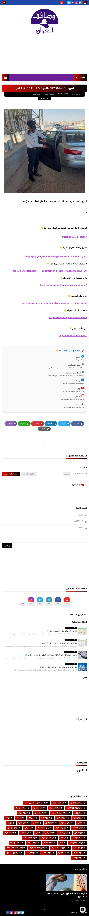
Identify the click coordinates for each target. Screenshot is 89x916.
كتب (37, 832)
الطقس (80, 822)
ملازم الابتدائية (49, 842)
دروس (10, 822)
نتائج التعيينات (31, 852)
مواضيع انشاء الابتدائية (59, 847)
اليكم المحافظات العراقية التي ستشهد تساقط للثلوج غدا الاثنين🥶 (51, 655)
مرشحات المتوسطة (76, 842)
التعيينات (32, 817)
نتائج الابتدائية (78, 852)
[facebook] (72, 2)
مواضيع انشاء (78, 847)
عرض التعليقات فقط (28, 474)
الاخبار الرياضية (78, 817)
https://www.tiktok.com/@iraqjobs (74, 407)
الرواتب (8, 817)
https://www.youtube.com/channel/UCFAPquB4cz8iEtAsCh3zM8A (54, 303)
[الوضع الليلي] (83, 910)
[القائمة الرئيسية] (5, 77)
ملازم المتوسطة (15, 842)
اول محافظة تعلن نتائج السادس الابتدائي (61, 631)
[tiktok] (65, 2)
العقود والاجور (50, 822)
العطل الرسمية (66, 822)
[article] (24, 443)
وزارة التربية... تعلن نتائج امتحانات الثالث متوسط (59, 643)
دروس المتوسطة (44, 827)
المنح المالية (22, 822)
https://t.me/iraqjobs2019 (74, 237)
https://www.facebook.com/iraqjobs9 (73, 383)
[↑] (44, 910)
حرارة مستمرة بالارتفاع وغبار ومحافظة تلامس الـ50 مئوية (67, 894)
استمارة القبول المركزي (60, 812)
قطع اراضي (49, 832)
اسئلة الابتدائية (55, 807)
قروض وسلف (63, 832)
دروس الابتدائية (78, 827)
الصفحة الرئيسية (49, 94)
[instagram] (76, 2)
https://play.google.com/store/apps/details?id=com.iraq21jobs (56, 256)
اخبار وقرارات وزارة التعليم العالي (36, 802)
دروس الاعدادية (61, 827)
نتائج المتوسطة (77, 857)
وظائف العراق (64, 912)
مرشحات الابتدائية (48, 837)
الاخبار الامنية (36, 94)
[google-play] (80, 2)
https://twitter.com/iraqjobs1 (73, 335)
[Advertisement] (44, 54)
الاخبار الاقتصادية (40, 812)
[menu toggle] (85, 2)
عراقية (83, 901)
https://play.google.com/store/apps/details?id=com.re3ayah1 (66, 375)
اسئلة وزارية (79, 812)
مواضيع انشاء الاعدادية (38, 847)
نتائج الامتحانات (47, 852)
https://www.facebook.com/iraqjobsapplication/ (63, 285)
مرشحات (63, 837)
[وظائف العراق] (44, 21)
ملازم (61, 842)
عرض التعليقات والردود (10, 474)
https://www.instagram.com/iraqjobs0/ (68, 317)
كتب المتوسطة (77, 837)
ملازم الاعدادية (33, 842)
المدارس (36, 822)
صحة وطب (28, 827)
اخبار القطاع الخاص (77, 802)
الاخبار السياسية (61, 817)
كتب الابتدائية (25, 832)
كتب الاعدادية (9, 832)
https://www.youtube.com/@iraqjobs (73, 391)
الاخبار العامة (45, 817)
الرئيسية (79, 77)
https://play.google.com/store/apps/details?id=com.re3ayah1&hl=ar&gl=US (50, 271)
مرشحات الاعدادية (30, 837)
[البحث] (4, 2)
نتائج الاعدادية (63, 852)
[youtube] (61, 2)
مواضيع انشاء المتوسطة (15, 847)
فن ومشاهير (78, 832)
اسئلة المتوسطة (21, 807)
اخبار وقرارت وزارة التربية (75, 807)
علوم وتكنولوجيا (13, 827)
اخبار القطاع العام (58, 802)
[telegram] (69, 2)
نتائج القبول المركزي (13, 852)
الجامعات (20, 817)
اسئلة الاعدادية (38, 807)
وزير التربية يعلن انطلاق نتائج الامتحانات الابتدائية (58, 667)
